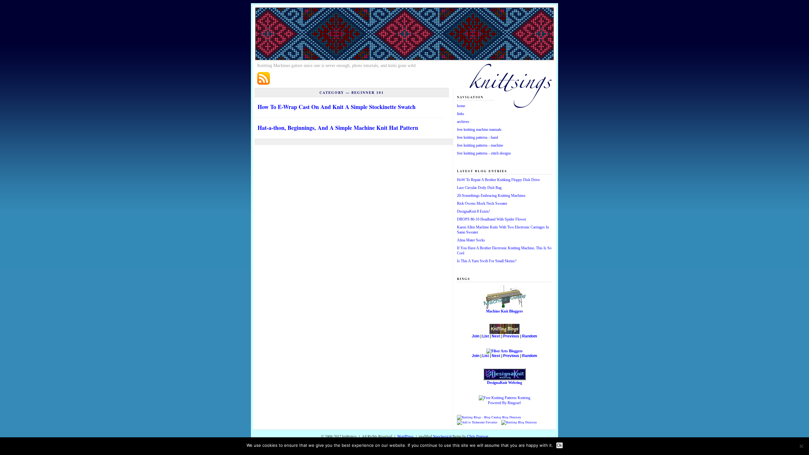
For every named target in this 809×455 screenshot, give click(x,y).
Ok (559, 445)
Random (529, 336)
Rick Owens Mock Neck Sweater (482, 203)
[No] (801, 446)
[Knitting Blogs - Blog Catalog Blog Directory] (489, 417)
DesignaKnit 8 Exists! (473, 211)
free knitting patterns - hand (477, 137)
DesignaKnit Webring (504, 382)
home (461, 106)
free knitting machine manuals (479, 129)
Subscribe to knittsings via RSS (263, 78)
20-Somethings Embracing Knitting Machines (491, 195)
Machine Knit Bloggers (504, 311)
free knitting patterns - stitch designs (484, 153)
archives (463, 121)
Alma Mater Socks (471, 240)
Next (496, 336)
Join (475, 336)
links (460, 114)
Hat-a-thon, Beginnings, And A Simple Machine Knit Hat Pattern (338, 128)
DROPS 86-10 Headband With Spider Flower (491, 219)
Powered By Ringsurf (504, 403)
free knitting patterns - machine (480, 145)
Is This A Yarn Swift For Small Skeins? (486, 261)
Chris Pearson (477, 436)
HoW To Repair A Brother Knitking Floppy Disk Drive (498, 180)
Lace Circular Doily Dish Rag (479, 187)
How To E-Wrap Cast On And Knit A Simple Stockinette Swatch (337, 107)
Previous (511, 336)
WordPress (405, 436)
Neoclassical (443, 436)
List (485, 336)
